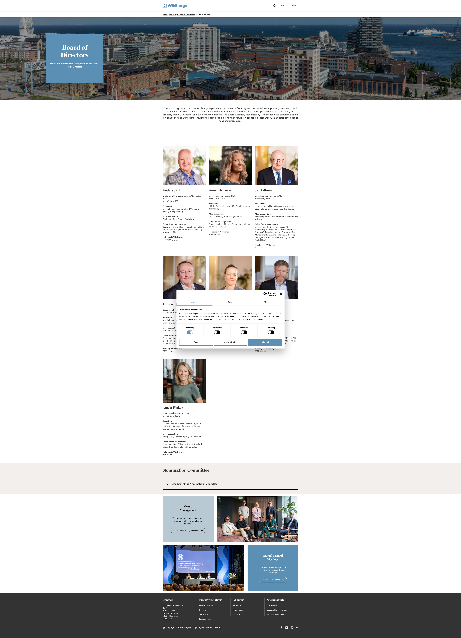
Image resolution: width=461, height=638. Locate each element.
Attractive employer (276, 615)
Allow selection (230, 342)
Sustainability (273, 605)
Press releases (205, 619)
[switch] (217, 332)
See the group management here (186, 530)
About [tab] (266, 302)
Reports (202, 610)
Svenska (179, 628)
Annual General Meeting (270, 580)
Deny (196, 342)
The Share (203, 615)
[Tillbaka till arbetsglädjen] (175, 6)
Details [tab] (231, 302)
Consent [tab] (194, 302)
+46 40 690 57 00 (170, 613)
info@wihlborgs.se (170, 616)
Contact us (167, 619)
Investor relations (206, 605)
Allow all (265, 342)
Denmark (218, 628)
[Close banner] (281, 294)
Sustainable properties (277, 610)
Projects (236, 615)
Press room (238, 610)
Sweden (208, 628)
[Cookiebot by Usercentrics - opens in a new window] (265, 294)
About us (237, 605)
